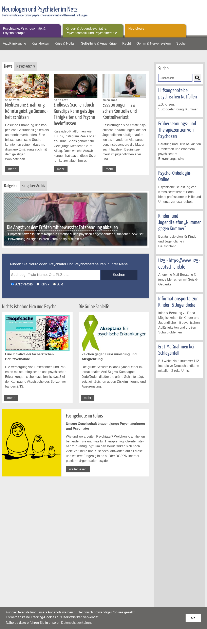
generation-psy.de (95, 460)
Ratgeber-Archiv (33, 186)
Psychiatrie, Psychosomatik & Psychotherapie (24, 31)
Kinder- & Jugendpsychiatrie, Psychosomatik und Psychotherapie (91, 31)
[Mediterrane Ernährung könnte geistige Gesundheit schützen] (27, 96)
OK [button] (193, 617)
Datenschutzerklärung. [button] (77, 622)
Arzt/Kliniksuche (14, 43)
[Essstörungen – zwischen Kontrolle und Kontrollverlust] (124, 96)
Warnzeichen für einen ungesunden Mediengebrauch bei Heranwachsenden (71, 227)
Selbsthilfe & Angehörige (99, 43)
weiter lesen (78, 469)
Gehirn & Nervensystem (153, 43)
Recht (126, 43)
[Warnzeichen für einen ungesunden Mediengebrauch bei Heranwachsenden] (75, 219)
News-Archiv (25, 66)
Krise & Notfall (65, 43)
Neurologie (136, 28)
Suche (181, 43)
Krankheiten (40, 43)
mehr (12, 169)
